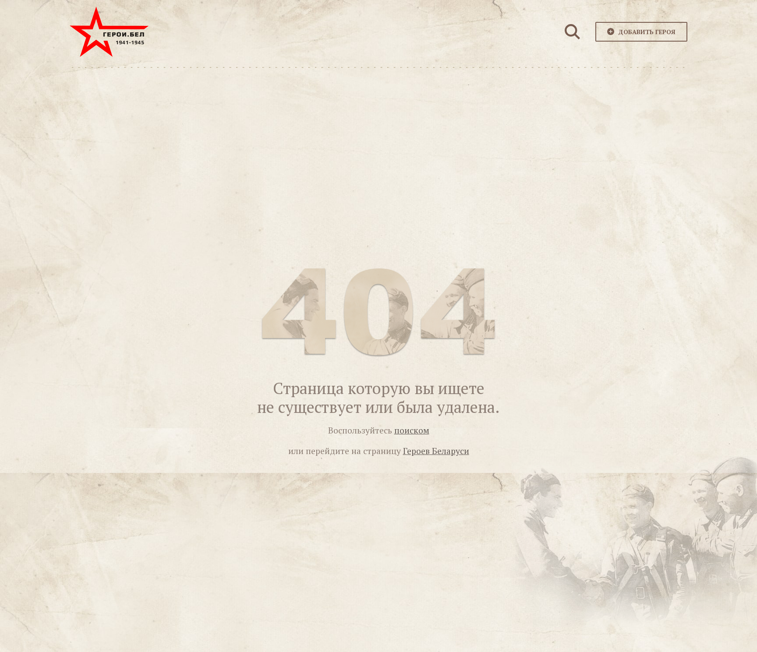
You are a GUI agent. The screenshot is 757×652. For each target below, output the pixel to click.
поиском (411, 430)
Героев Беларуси (436, 451)
